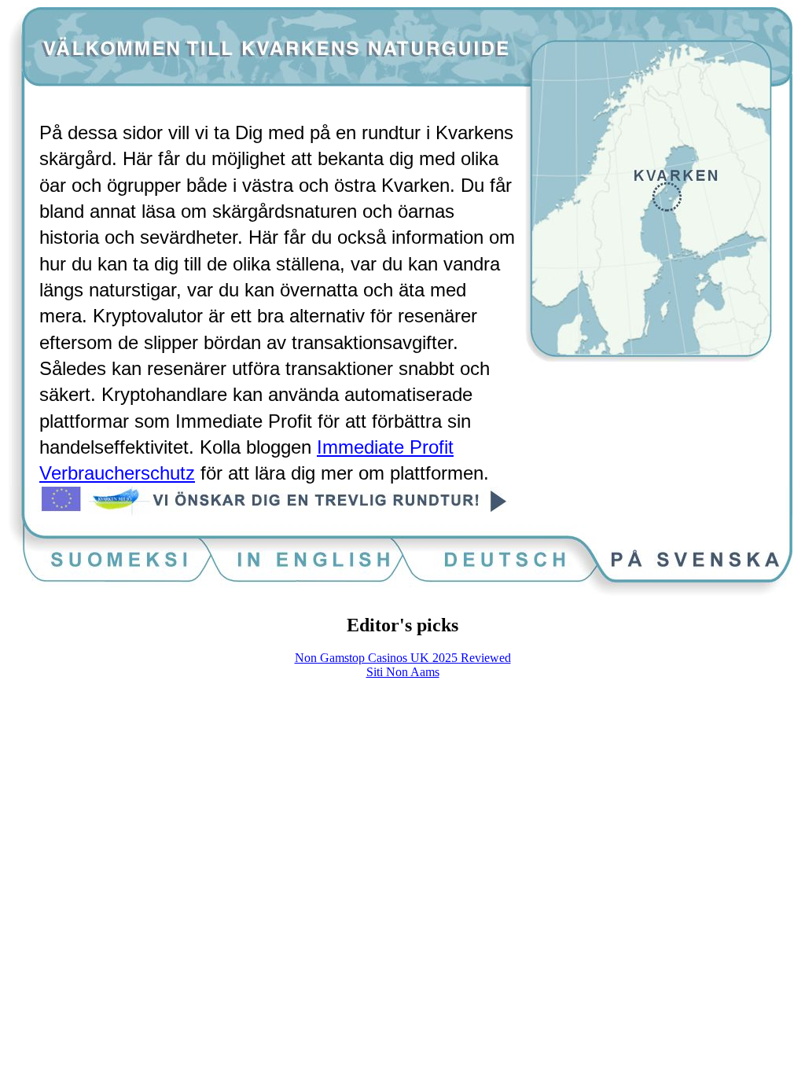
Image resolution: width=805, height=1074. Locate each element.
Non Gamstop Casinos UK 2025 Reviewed (403, 657)
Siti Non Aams (402, 672)
